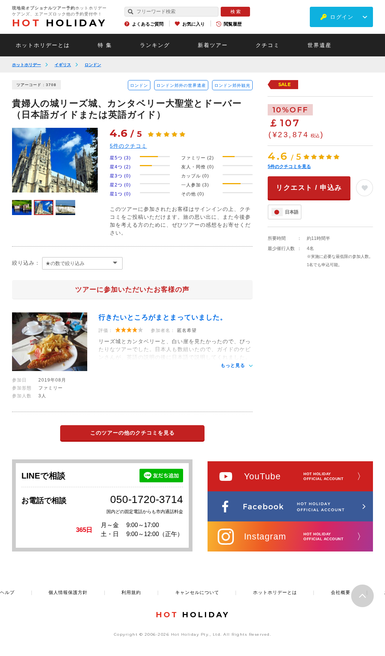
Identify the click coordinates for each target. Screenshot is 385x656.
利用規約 (131, 592)
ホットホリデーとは (43, 45)
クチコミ (268, 45)
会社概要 (340, 592)
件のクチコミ (128, 146)
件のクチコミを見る (289, 166)
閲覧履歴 (233, 24)
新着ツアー (213, 45)
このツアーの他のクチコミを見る (132, 433)
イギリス (63, 64)
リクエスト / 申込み (309, 187)
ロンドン (93, 64)
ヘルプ (7, 592)
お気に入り (193, 24)
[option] (55, 160)
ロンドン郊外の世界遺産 (181, 85)
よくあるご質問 (148, 24)
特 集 (105, 45)
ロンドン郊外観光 (232, 85)
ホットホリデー (26, 64)
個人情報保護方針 (68, 592)
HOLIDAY (59, 23)
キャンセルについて (197, 592)
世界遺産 (320, 45)
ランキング (155, 45)
